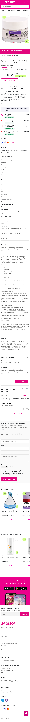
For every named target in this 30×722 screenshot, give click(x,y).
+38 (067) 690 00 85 (8, 670)
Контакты (3, 645)
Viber (14, 691)
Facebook (2, 691)
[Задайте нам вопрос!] (26, 714)
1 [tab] (13, 42)
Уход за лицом (16, 10)
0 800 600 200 (7, 668)
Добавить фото (5, 464)
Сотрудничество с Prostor (7, 660)
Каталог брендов (5, 653)
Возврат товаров (5, 641)
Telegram (10, 691)
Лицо (9, 10)
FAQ (2, 651)
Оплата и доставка (6, 639)
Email (2, 445)
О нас (2, 649)
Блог (2, 647)
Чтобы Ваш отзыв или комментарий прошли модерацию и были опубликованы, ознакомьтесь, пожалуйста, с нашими (15, 472)
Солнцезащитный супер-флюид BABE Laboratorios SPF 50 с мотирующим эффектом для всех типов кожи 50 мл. (10, 556)
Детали (3, 52)
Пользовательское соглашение (9, 643)
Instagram (6, 691)
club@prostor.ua (7, 673)
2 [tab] (15, 42)
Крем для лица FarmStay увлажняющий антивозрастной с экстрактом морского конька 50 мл (10, 510)
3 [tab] (16, 42)
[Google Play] (21, 588)
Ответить (6, 413)
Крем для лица (26, 10)
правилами (6, 474)
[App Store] (9, 588)
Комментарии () (18, 413)
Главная (3, 10)
